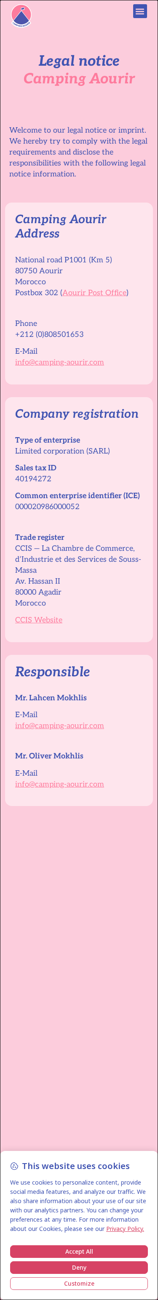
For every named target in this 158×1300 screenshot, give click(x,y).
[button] (140, 11)
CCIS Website (38, 620)
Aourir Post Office (94, 292)
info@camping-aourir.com (59, 362)
